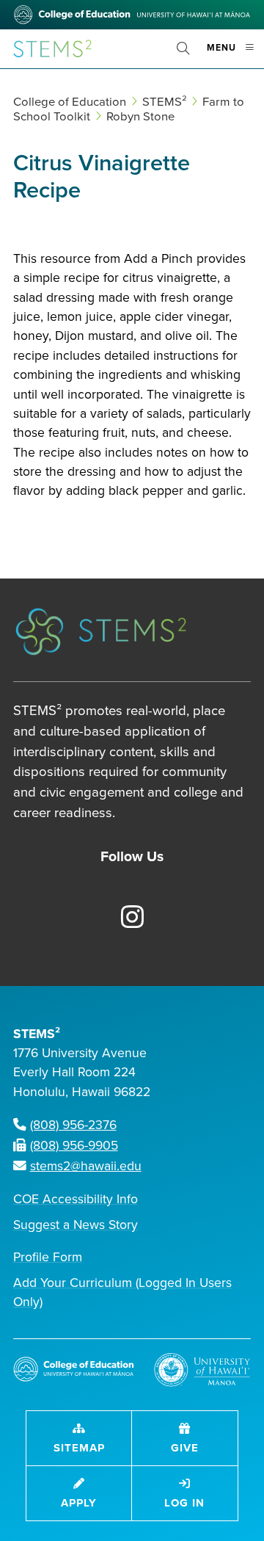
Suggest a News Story (75, 1225)
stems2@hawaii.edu (86, 1166)
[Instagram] (124, 918)
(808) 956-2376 (73, 1125)
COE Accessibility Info (75, 1199)
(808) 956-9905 (74, 1145)
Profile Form (47, 1257)
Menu (235, 54)
